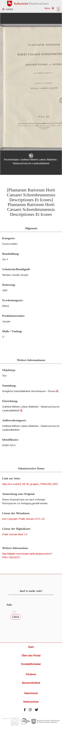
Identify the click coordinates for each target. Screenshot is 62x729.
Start (31, 647)
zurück (9, 9)
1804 (15, 617)
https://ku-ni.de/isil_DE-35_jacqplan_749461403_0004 (30, 484)
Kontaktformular (31, 664)
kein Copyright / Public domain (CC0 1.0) (23, 518)
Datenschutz (31, 701)
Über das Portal (31, 655)
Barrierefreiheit (31, 683)
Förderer (31, 674)
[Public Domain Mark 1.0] (31, 156)
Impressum (31, 693)
